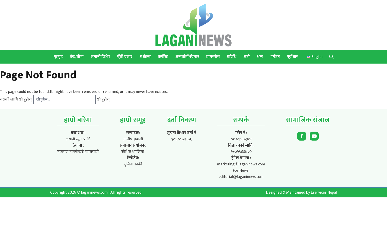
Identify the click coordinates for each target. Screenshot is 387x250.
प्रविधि (231, 56)
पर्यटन (275, 56)
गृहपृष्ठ (58, 56)
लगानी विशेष (100, 56)
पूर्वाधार (292, 56)
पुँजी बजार (124, 56)
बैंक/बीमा (77, 56)
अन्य (260, 56)
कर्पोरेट (163, 56)
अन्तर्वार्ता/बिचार (187, 56)
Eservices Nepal (324, 192)
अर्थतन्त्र (145, 56)
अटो (246, 56)
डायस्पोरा (213, 56)
